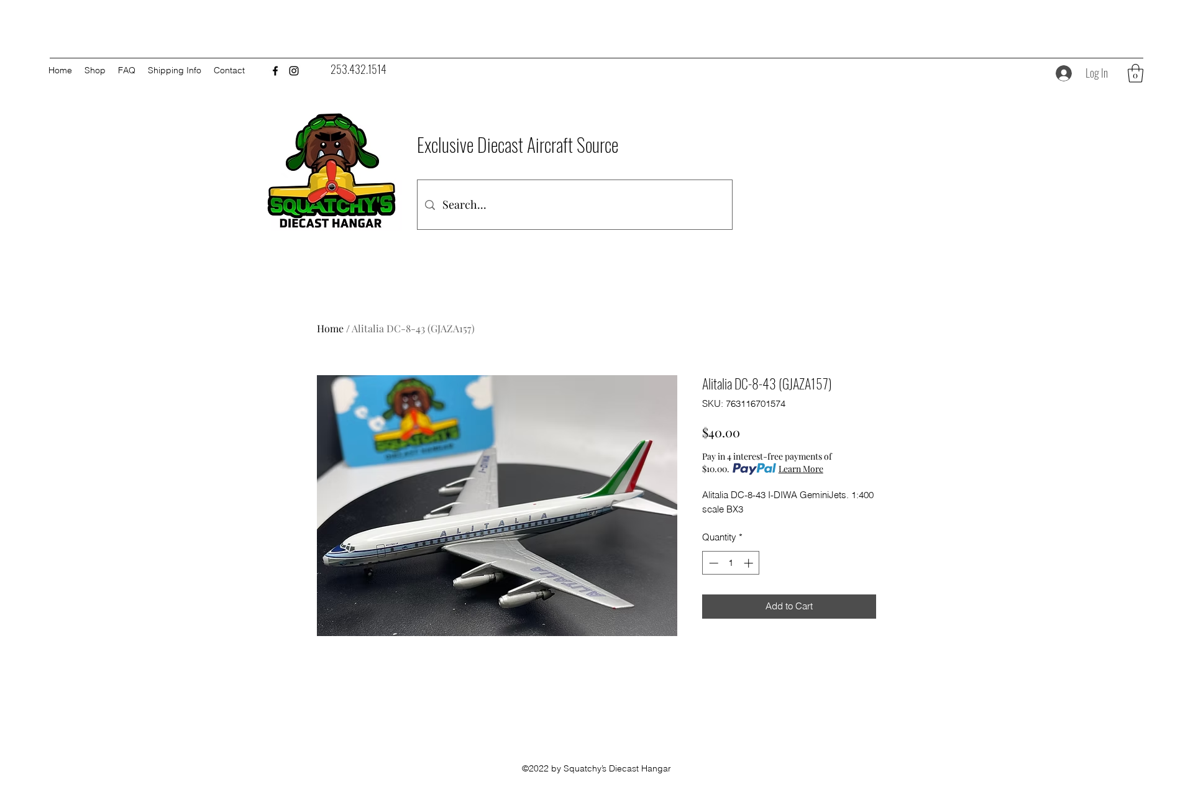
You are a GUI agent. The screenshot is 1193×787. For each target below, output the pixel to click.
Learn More (801, 469)
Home (330, 328)
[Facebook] (275, 71)
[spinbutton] (731, 563)
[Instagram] (294, 71)
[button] (1135, 73)
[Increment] (749, 563)
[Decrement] (712, 563)
